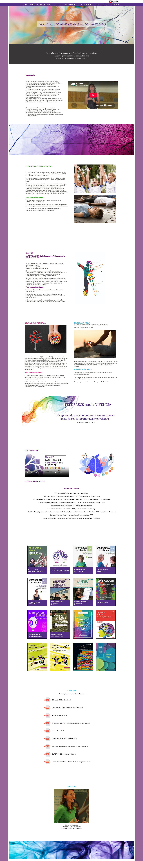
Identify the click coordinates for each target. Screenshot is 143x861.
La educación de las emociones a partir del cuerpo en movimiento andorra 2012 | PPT (71, 518)
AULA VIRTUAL (86, 5)
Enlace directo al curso (36, 481)
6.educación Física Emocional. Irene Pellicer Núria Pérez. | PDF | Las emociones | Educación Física (72, 502)
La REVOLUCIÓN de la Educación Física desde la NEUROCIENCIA (45, 255)
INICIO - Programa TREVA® (83, 327)
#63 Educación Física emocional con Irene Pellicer (71, 493)
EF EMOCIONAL (45, 5)
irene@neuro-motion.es (74, 828)
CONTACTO (116, 5)
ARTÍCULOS (106, 5)
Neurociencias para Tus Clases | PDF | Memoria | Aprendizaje (71, 505)
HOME (25, 5)
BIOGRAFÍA (34, 5)
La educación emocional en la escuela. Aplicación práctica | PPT (71, 515)
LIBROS (96, 5)
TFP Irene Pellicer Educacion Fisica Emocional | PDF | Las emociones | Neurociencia (71, 496)
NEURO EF (57, 5)
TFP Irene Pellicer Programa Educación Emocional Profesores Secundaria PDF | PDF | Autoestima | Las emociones (71, 499)
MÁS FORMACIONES (71, 5)
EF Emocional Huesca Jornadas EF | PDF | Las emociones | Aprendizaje (72, 509)
